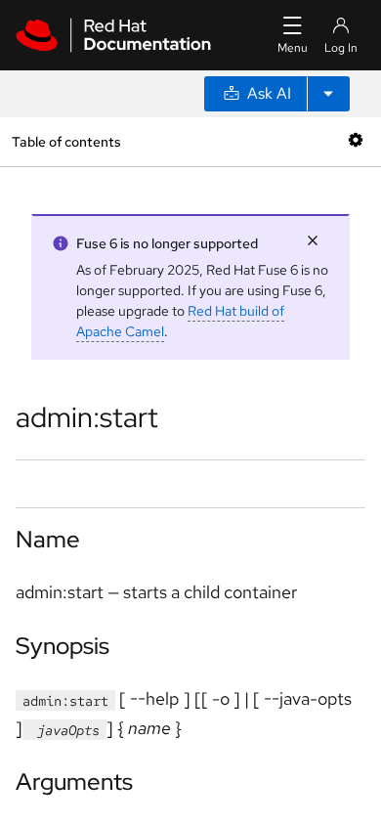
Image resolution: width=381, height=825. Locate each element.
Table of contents (66, 141)
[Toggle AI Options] (328, 93)
